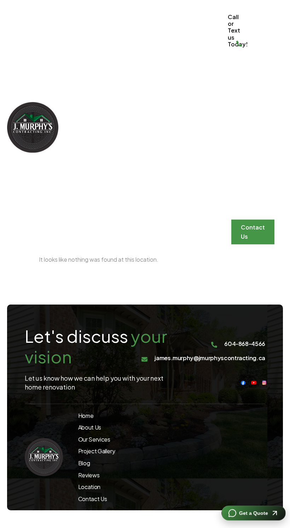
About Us (242, 185)
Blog (240, 140)
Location (246, 209)
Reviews (245, 160)
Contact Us (253, 231)
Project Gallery (244, 116)
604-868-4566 (254, 35)
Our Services (246, 87)
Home (238, 63)
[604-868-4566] (239, 44)
